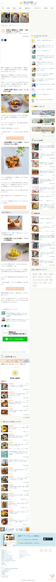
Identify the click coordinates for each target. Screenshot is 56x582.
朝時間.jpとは (4, 550)
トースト (35, 282)
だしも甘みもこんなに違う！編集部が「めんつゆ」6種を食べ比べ (45, 74)
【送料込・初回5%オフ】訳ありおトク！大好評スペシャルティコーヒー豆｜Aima (45, 64)
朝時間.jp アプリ (4, 553)
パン (40, 282)
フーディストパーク (24, 553)
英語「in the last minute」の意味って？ (45, 99)
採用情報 (3, 572)
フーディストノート (24, 552)
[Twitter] (5, 40)
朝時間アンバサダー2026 (6, 556)
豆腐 (51, 279)
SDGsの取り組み (4, 576)
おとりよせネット (23, 550)
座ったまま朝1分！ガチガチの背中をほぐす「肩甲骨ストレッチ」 (45, 79)
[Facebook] (2, 40)
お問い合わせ (4, 564)
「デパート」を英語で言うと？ (43, 50)
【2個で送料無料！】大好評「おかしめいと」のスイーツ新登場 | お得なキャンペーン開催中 (45, 57)
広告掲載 (3, 574)
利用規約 (3, 563)
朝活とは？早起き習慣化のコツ (7, 559)
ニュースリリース (4, 575)
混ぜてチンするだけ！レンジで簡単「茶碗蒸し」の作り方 (44, 69)
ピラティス (48, 277)
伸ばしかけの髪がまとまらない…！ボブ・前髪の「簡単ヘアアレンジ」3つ (45, 46)
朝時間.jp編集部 (26, 36)
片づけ (34, 285)
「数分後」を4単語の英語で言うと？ (44, 40)
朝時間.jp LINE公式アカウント (7, 555)
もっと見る (25, 417)
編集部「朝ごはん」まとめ (11, 33)
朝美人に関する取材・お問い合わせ (8, 560)
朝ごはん (35, 274)
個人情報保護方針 (4, 571)
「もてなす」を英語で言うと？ (43, 94)
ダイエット (41, 277)
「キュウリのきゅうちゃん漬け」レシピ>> (15, 207)
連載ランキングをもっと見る (48, 135)
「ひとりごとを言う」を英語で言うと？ (45, 89)
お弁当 (45, 274)
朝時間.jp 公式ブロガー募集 (6, 557)
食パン (34, 277)
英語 (40, 274)
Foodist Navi (22, 556)
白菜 (47, 279)
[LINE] (8, 326)
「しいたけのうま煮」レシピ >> (15, 137)
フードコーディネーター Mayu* (14, 82)
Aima (21, 557)
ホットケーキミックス (38, 279)
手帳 (45, 282)
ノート (49, 282)
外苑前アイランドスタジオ (25, 555)
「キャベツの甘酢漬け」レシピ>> (15, 288)
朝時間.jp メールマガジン (6, 552)
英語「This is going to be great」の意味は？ (45, 85)
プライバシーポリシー (5, 561)
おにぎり (51, 274)
